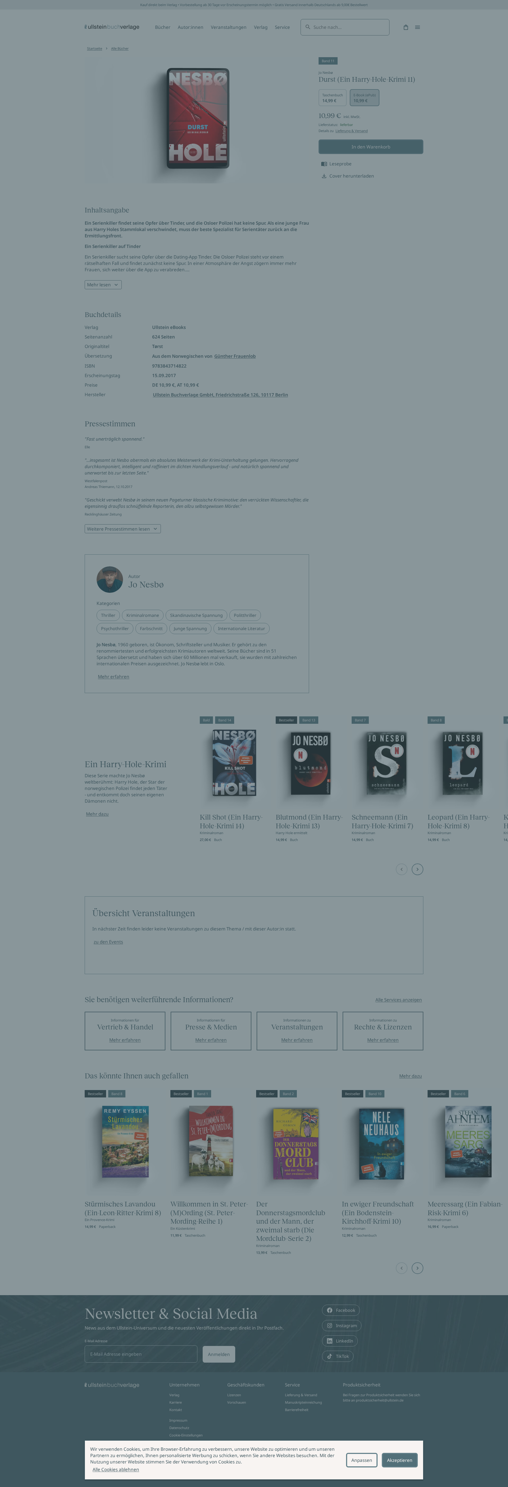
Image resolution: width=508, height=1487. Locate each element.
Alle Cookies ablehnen (116, 1469)
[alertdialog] (254, 1460)
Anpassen (361, 1460)
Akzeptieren (399, 1460)
